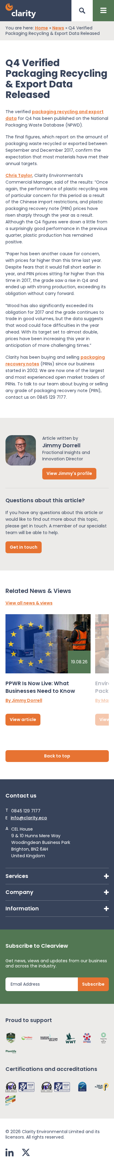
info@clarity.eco (29, 818)
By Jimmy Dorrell (23, 700)
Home (41, 28)
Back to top (57, 756)
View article (23, 719)
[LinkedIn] (9, 1153)
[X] (26, 1153)
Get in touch (23, 547)
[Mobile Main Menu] (103, 10)
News (58, 28)
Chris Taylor (18, 175)
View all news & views (29, 603)
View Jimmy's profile (69, 473)
